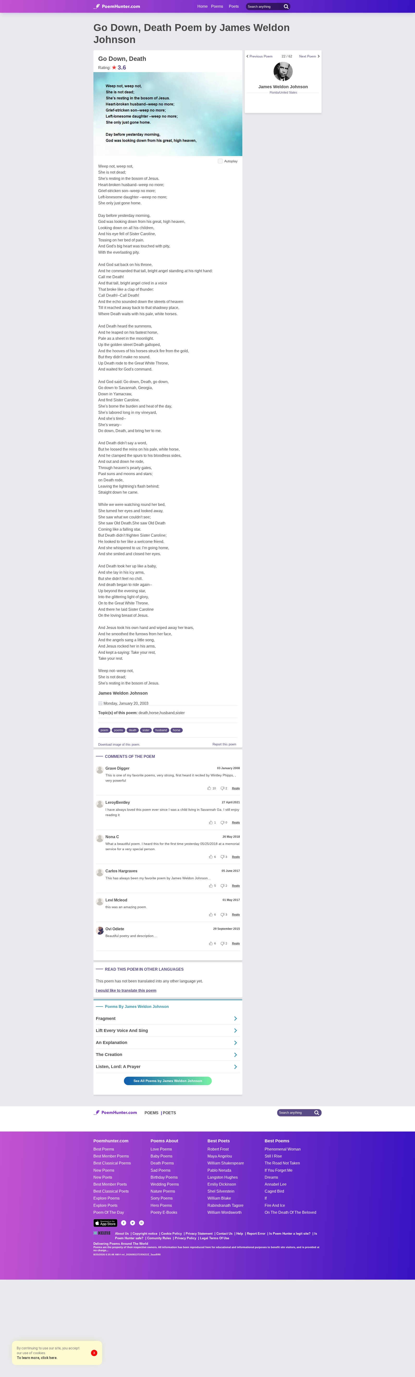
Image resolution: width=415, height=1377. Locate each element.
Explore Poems (106, 1198)
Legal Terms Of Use (214, 1238)
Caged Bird (274, 1191)
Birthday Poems (164, 1177)
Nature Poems (163, 1191)
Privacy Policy (185, 1238)
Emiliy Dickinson (222, 1184)
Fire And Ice (275, 1205)
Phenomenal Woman (283, 1149)
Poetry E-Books (164, 1212)
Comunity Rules (159, 1238)
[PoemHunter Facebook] (123, 1223)
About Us (122, 1233)
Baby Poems (161, 1156)
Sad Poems (161, 1170)
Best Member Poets (110, 1184)
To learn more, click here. (37, 1358)
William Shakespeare (226, 1163)
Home (202, 6)
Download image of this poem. (119, 744)
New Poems (103, 1170)
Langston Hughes (223, 1177)
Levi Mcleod (116, 900)
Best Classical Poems (112, 1163)
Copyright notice (145, 1233)
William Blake (219, 1198)
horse (176, 730)
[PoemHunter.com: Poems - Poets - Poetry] (116, 6)
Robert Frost (218, 1149)
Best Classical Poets (111, 1191)
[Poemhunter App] (105, 1223)
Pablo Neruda (219, 1170)
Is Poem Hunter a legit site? (290, 1233)
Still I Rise (273, 1156)
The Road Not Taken (282, 1163)
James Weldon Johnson (123, 693)
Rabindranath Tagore (226, 1205)
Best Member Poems (111, 1156)
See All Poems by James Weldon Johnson (168, 1081)
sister (145, 730)
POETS (169, 1113)
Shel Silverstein (221, 1191)
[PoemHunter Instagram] (141, 1223)
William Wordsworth (225, 1212)
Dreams (271, 1177)
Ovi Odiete (114, 929)
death (132, 730)
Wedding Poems (165, 1184)
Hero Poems (161, 1205)
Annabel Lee (276, 1184)
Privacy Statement (199, 1233)
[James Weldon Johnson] (283, 71)
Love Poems (161, 1149)
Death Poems (162, 1163)
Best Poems (103, 1149)
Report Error (256, 1233)
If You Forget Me (279, 1170)
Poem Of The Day (108, 1212)
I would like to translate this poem (126, 990)
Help (239, 1233)
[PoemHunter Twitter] (132, 1223)
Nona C (112, 837)
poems (118, 730)
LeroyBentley (117, 802)
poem (104, 730)
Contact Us (224, 1233)
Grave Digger (117, 768)
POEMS (152, 1113)
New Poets (102, 1177)
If (266, 1198)
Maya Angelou (220, 1156)
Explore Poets (105, 1205)
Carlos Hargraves (121, 871)
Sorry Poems (162, 1198)
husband (161, 730)
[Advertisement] (72, 1328)
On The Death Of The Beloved (290, 1212)
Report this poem (224, 744)
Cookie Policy (171, 1233)
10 (214, 788)
